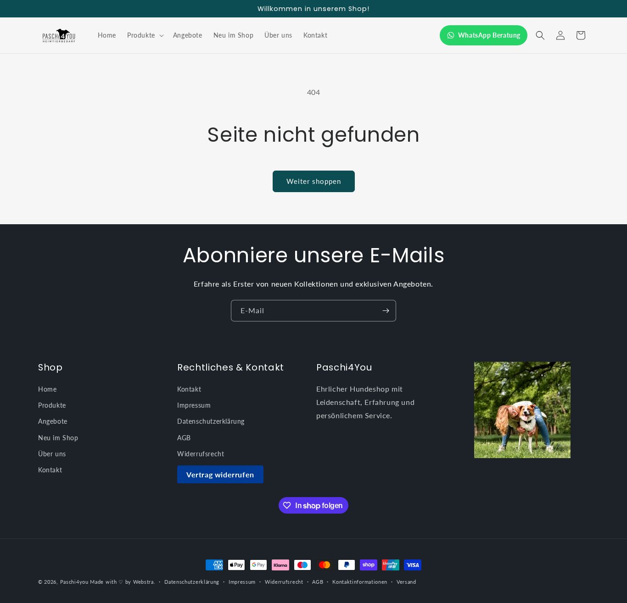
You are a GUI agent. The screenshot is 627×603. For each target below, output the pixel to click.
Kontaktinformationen (359, 582)
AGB (184, 438)
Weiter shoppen (313, 181)
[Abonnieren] (385, 310)
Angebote (52, 421)
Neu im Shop (58, 438)
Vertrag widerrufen (220, 474)
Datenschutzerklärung (211, 421)
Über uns (52, 454)
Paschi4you (74, 582)
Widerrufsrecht (200, 454)
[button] (145, 35)
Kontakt (50, 470)
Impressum (194, 405)
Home (47, 389)
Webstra (143, 582)
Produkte (52, 405)
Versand (406, 582)
